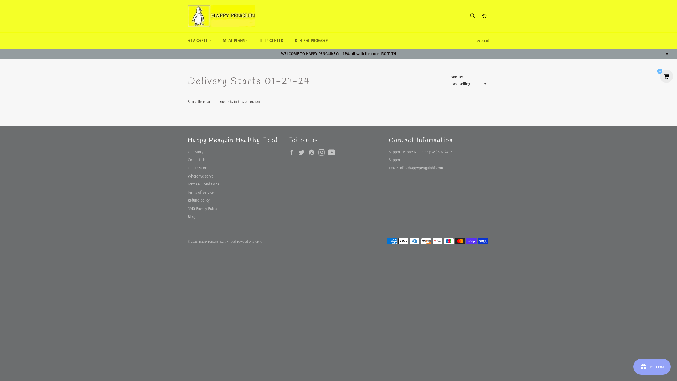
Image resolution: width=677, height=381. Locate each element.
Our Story (195, 151)
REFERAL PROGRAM (312, 40)
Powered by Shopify (249, 241)
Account (483, 40)
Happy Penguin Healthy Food (217, 241)
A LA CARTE (198, 40)
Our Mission (197, 167)
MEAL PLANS (234, 40)
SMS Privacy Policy (202, 208)
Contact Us (196, 159)
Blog (191, 216)
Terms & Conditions (203, 184)
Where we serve (200, 176)
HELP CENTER (271, 40)
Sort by (457, 77)
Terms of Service (201, 192)
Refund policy (199, 200)
